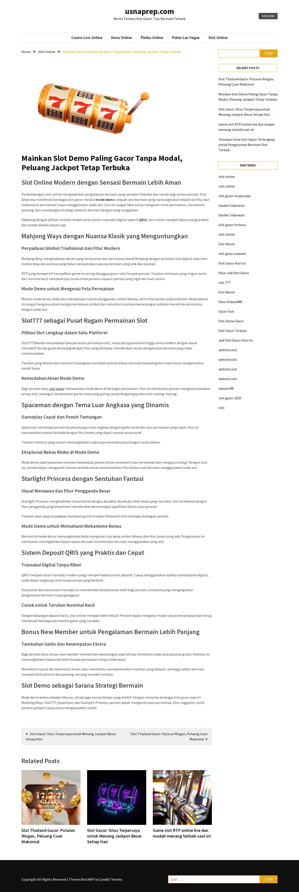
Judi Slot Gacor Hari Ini (235, 340)
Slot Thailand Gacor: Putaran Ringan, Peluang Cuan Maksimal (48, 835)
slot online (226, 176)
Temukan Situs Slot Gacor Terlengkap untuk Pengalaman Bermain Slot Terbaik (246, 144)
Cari (269, 53)
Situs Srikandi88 (230, 302)
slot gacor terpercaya (234, 196)
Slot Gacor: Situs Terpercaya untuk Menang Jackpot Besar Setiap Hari (114, 835)
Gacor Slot (226, 311)
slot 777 (224, 282)
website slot (227, 350)
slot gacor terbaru (232, 225)
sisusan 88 (226, 388)
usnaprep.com (149, 11)
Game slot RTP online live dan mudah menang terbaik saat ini (182, 833)
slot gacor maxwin (232, 253)
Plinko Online (152, 37)
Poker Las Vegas (186, 37)
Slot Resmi (226, 244)
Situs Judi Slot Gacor (233, 273)
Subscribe (268, 16)
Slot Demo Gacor (231, 321)
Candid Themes (110, 879)
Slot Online (218, 37)
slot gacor (57, 388)
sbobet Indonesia (231, 205)
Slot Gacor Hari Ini (232, 263)
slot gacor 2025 (229, 398)
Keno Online (121, 37)
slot (221, 407)
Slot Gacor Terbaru (232, 330)
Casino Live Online (86, 37)
